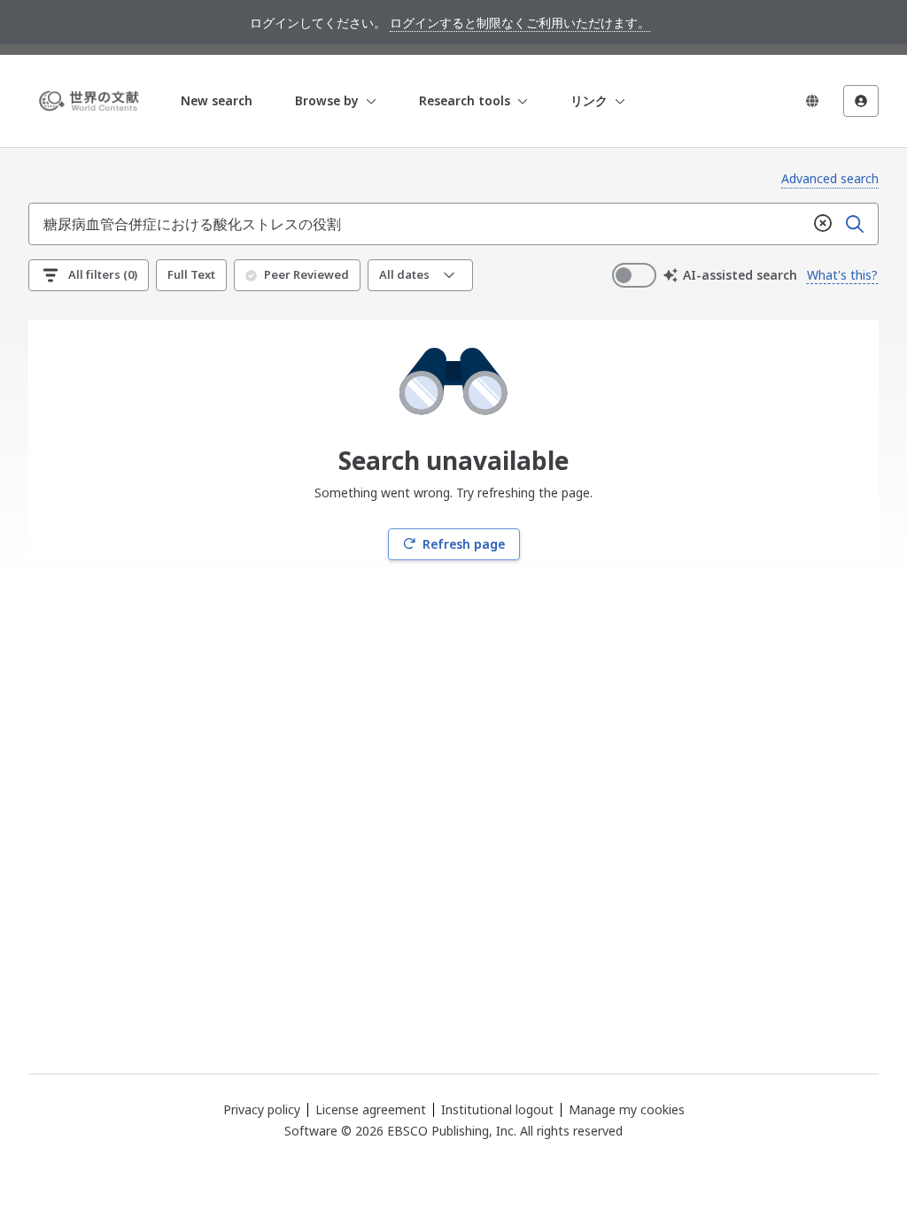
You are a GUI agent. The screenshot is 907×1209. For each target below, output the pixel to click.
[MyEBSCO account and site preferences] (861, 101)
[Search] (855, 224)
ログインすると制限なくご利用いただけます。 (520, 22)
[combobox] (418, 224)
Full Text (191, 274)
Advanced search (830, 178)
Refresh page (463, 543)
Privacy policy (261, 1109)
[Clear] (823, 224)
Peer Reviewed (306, 274)
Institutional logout (497, 1109)
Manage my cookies (627, 1110)
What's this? (842, 274)
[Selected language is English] (812, 101)
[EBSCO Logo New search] (92, 101)
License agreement (370, 1109)
